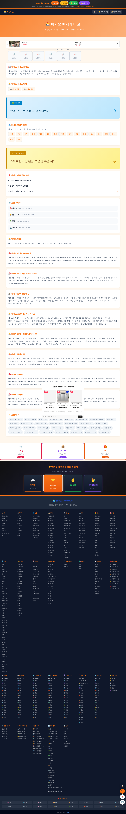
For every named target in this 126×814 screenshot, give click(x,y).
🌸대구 (40, 802)
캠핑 (3, 610)
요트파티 (81, 518)
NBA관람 (35, 586)
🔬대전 (86, 802)
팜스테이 (4, 625)
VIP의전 (50, 571)
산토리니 (4, 571)
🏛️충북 (25, 806)
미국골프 (97, 523)
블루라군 (4, 664)
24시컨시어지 (52, 576)
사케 (65, 535)
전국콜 (65, 741)
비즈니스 (97, 564)
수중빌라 (50, 547)
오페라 (34, 600)
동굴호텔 (50, 533)
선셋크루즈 (82, 530)
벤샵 (80, 568)
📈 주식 (112, 683)
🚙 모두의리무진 (114, 579)
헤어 (18, 586)
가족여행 (112, 547)
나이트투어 (36, 598)
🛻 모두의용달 (114, 583)
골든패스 (50, 586)
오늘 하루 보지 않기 (50, 416)
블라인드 (66, 564)
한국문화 (4, 632)
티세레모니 (67, 552)
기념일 (112, 538)
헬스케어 (19, 581)
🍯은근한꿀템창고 (38, 743)
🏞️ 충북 (4, 702)
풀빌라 (50, 518)
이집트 (4, 581)
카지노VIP (35, 564)
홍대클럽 (4, 731)
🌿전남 (71, 806)
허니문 (112, 545)
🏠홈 (49, 729)
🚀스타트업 (51, 775)
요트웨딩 (112, 518)
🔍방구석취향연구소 (38, 751)
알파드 (19, 518)
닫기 (80, 416)
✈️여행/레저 (51, 772)
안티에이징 (20, 571)
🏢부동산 (50, 758)
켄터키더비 (98, 530)
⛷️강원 (9, 806)
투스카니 (4, 652)
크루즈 (81, 521)
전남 (106, 134)
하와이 (4, 569)
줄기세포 (19, 574)
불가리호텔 (51, 542)
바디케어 (19, 583)
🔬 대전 (4, 693)
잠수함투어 (82, 523)
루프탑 (50, 555)
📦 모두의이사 (114, 569)
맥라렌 (4, 528)
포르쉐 (4, 525)
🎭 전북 (4, 707)
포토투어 (4, 620)
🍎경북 (86, 806)
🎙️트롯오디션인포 (53, 738)
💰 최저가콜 (74, 3)
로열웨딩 (112, 542)
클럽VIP (35, 566)
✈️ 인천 (4, 685)
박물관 (4, 630)
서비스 (96, 574)
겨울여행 (4, 603)
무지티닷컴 (67, 743)
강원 (77, 134)
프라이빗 (50, 600)
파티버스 (19, 521)
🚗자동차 (50, 760)
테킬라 (65, 540)
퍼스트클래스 (36, 521)
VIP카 (18, 528)
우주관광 (35, 528)
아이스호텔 (51, 525)
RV (2, 535)
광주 (40, 134)
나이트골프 (98, 525)
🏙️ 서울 (4, 680)
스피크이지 (36, 574)
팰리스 (50, 530)
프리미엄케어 (21, 613)
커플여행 (112, 530)
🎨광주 (71, 802)
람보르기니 (5, 521)
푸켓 (3, 586)
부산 (19, 134)
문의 (65, 734)
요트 (80, 516)
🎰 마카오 (9, 11)
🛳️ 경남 (4, 714)
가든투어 (4, 622)
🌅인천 (55, 802)
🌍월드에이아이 (21, 734)
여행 (3, 613)
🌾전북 (55, 806)
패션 (49, 593)
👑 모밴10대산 (84, 3)
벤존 (80, 564)
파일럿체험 (36, 530)
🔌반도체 (50, 753)
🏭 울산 (4, 697)
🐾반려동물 (51, 780)
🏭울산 (101, 802)
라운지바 (66, 557)
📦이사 (50, 765)
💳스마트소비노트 (38, 748)
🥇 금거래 (112, 678)
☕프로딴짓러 (36, 731)
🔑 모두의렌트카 (114, 588)
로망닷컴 (66, 746)
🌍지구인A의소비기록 (38, 738)
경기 (70, 134)
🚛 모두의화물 (114, 586)
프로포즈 (112, 540)
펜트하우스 (51, 521)
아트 (34, 591)
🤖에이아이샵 (21, 729)
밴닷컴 (65, 736)
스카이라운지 (36, 593)
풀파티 (19, 605)
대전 (48, 134)
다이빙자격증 (82, 540)
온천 (3, 666)
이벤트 (96, 566)
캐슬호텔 (50, 545)
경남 (11, 139)
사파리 (4, 579)
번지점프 (97, 555)
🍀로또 (50, 751)
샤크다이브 (82, 533)
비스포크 (19, 591)
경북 (113, 134)
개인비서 (50, 569)
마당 (65, 731)
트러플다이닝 (67, 523)
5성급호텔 (51, 516)
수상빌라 (50, 538)
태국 (3, 627)
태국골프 (97, 521)
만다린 (4, 659)
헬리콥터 (35, 518)
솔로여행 (97, 533)
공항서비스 (36, 535)
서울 (11, 134)
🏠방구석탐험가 (37, 736)
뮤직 (34, 581)
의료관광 (19, 576)
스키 (96, 538)
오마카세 (66, 516)
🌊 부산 (4, 688)
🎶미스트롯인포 (52, 734)
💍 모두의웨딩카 (114, 571)
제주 (19, 139)
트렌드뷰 (97, 593)
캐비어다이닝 (67, 525)
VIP (95, 583)
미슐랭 (65, 518)
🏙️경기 (117, 802)
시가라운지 (36, 571)
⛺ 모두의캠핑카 (114, 574)
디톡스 (19, 569)
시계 (49, 591)
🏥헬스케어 (51, 770)
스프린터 (19, 525)
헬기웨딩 (112, 525)
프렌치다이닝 (67, 533)
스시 (65, 530)
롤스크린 (66, 566)
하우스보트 (82, 528)
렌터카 (19, 535)
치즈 (65, 538)
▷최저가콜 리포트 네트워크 (55, 788)
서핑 (96, 542)
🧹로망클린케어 (83, 683)
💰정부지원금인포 (53, 736)
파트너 (96, 571)
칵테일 (34, 583)
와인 (65, 545)
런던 (3, 583)
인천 (33, 134)
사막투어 (4, 593)
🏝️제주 (117, 806)
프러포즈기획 (113, 528)
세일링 (81, 545)
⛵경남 (101, 806)
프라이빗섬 (82, 525)
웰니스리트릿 (21, 564)
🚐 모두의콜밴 (114, 566)
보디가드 (50, 574)
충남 (91, 134)
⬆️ (122, 802)
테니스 (96, 540)
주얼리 (50, 596)
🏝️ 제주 (4, 717)
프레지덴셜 (51, 550)
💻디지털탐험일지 (38, 753)
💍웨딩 (50, 768)
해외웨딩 (112, 516)
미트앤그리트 (51, 579)
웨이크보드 (82, 547)
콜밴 (18, 533)
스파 (18, 579)
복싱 (96, 545)
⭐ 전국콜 (64, 3)
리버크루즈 (5, 598)
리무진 (19, 516)
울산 (55, 134)
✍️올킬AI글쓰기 (21, 736)
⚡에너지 (50, 763)
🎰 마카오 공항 (103, 12)
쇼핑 (96, 576)
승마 (96, 547)
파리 (3, 644)
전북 (99, 134)
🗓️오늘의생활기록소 (38, 746)
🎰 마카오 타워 (116, 12)
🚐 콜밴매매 (113, 685)
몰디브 (4, 564)
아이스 (4, 669)
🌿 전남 (4, 710)
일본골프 (97, 518)
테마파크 (4, 671)
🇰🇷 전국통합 (113, 564)
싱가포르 (4, 588)
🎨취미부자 (36, 729)
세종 (62, 134)
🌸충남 (40, 806)
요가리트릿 (20, 566)
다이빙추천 (82, 542)
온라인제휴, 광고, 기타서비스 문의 (85, 6)
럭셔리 (4, 661)
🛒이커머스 (51, 741)
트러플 (65, 550)
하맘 (18, 603)
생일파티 (112, 533)
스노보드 (4, 608)
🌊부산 (25, 802)
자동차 (4, 530)
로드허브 (97, 591)
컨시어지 (50, 564)
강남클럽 (4, 729)
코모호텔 (50, 552)
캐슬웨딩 (112, 521)
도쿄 (3, 591)
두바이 (4, 574)
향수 (18, 593)
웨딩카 (19, 523)
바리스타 (66, 542)
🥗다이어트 (51, 782)
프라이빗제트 (36, 516)
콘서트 (34, 579)
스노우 (4, 605)
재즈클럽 (35, 569)
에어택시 (35, 523)
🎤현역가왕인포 (52, 731)
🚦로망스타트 (82, 680)
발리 (3, 566)
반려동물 (19, 596)
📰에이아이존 (21, 731)
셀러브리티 (36, 588)
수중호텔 (50, 523)
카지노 (34, 596)
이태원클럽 (5, 734)
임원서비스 (51, 583)
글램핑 (4, 617)
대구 (26, 134)
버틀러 (50, 566)
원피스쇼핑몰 (98, 579)
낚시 (80, 535)
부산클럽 (4, 736)
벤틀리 (4, 523)
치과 (18, 588)
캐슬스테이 (51, 528)
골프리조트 (98, 516)
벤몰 (80, 566)
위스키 (65, 555)
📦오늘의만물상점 (38, 741)
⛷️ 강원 (4, 700)
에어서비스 (36, 538)
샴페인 (65, 547)
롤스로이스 (5, 516)
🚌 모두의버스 (114, 576)
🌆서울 (9, 802)
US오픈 (97, 552)
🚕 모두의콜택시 (114, 581)
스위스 (4, 576)
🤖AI (49, 746)
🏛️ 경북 (4, 712)
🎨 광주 (4, 695)
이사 (96, 569)
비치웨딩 (112, 523)
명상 (18, 600)
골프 (96, 535)
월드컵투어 (5, 656)
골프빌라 (97, 528)
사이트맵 (66, 729)
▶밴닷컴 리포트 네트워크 (55, 792)
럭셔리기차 (5, 600)
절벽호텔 (50, 535)
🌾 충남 (4, 705)
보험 (18, 615)
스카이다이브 (36, 533)
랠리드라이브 (5, 533)
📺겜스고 (50, 785)
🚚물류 (50, 743)
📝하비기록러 (36, 734)
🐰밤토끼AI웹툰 (21, 738)
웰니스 (19, 598)
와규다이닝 (67, 521)
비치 (3, 615)
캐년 (3, 596)
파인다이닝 (67, 528)
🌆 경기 (4, 683)
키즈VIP (50, 588)
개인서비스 (98, 586)
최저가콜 (66, 738)
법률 (49, 603)
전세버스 (19, 530)
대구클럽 (4, 738)
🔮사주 (50, 748)
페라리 (4, 518)
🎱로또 (50, 777)
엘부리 (4, 654)
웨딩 (111, 535)
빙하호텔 (50, 540)
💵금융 (50, 755)
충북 (84, 134)
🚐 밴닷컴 (55, 3)
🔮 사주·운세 (113, 690)
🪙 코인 (112, 680)
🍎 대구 (4, 690)
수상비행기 (36, 525)
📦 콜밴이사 (113, 688)
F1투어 (96, 550)
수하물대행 (51, 581)
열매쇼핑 (97, 581)
